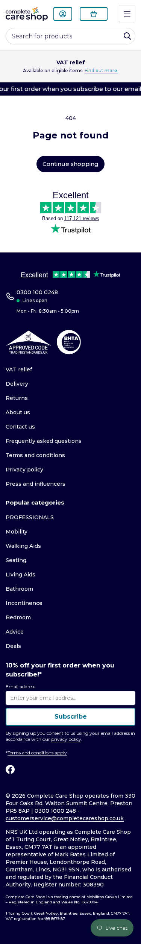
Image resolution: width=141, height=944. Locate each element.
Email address (20, 686)
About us (18, 412)
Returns (17, 398)
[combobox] (70, 36)
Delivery (17, 383)
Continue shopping (70, 163)
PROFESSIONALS (30, 517)
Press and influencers (35, 483)
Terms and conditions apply (37, 753)
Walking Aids (23, 546)
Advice (15, 631)
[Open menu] (127, 14)
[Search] (127, 36)
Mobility (16, 531)
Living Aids (20, 574)
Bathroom (19, 588)
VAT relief (19, 369)
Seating (16, 560)
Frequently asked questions (44, 441)
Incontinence (24, 603)
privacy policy (66, 739)
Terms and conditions (35, 455)
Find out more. (101, 70)
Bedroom (18, 617)
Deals (13, 646)
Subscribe (71, 716)
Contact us (20, 426)
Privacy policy (24, 469)
